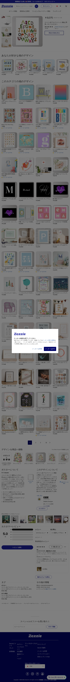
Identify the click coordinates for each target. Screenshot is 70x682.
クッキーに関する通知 (49, 340)
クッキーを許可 (50, 349)
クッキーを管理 (37, 349)
